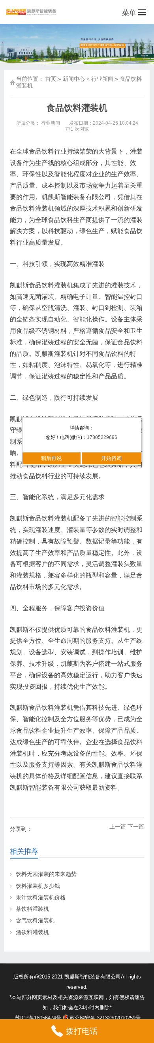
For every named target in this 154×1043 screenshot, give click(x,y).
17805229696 (102, 437)
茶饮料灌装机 (32, 909)
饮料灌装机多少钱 (38, 886)
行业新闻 (102, 79)
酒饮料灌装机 (32, 932)
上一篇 (117, 826)
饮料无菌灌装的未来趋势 (46, 874)
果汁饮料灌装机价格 (41, 897)
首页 (50, 79)
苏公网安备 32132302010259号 (105, 1018)
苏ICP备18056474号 (38, 1018)
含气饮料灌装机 (35, 920)
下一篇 (136, 826)
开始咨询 (111, 458)
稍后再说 (51, 458)
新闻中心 (74, 79)
